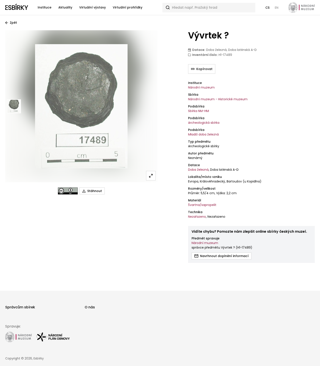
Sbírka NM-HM (198, 111)
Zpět (13, 22)
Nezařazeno (197, 216)
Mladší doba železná (203, 134)
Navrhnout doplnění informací (224, 256)
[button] (267, 7)
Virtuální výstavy (92, 7)
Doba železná (198, 169)
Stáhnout (94, 191)
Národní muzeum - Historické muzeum (218, 99)
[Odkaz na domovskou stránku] (16, 8)
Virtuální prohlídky (127, 7)
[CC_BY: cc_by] (68, 190)
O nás (90, 307)
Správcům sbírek (20, 307)
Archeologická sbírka (203, 122)
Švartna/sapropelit (202, 205)
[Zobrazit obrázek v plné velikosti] (151, 175)
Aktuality (65, 7)
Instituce (44, 7)
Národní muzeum (201, 87)
